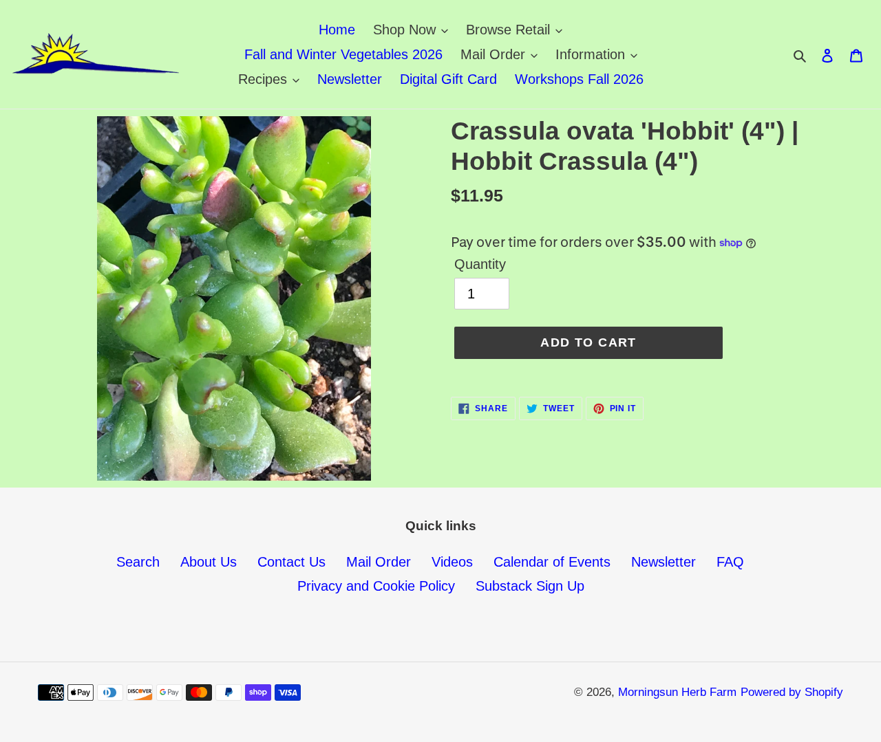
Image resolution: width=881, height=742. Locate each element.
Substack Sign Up (530, 585)
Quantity (480, 264)
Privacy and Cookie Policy (376, 585)
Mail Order (378, 561)
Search (138, 561)
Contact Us (291, 561)
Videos (452, 561)
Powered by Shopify (792, 692)
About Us (208, 561)
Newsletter (663, 561)
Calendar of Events (552, 561)
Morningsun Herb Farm (677, 692)
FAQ (730, 561)
